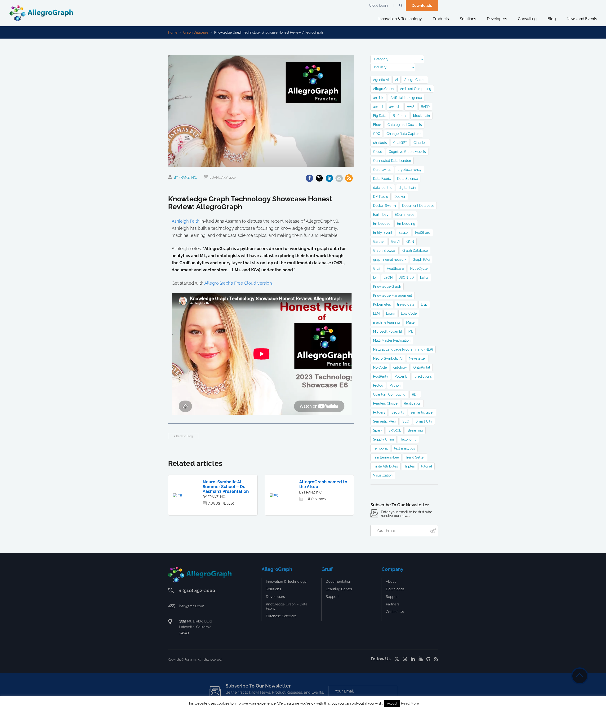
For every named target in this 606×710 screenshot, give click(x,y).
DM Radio (380, 196)
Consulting (527, 19)
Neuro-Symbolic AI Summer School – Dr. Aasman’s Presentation (226, 486)
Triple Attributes (385, 466)
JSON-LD (406, 277)
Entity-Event (382, 232)
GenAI (395, 241)
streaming (415, 430)
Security (398, 412)
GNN (410, 241)
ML (410, 331)
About (391, 581)
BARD (425, 107)
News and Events (582, 19)
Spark (377, 430)
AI (396, 80)
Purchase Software (281, 616)
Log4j (390, 313)
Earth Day (380, 214)
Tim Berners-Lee (386, 457)
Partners (392, 604)
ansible (378, 98)
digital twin (407, 188)
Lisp (424, 304)
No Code (380, 367)
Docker (399, 196)
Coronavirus (382, 170)
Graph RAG (421, 259)
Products (441, 19)
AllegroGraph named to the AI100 (323, 484)
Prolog (378, 385)
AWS (410, 107)
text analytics (404, 448)
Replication (412, 403)
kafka (424, 277)
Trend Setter (415, 457)
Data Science (407, 179)
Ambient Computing (415, 89)
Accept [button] (392, 703)
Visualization (382, 475)
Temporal (380, 448)
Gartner (379, 241)
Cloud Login (378, 5)
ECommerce (404, 214)
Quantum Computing (389, 394)
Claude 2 (420, 143)
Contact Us (395, 612)
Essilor (404, 232)
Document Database (418, 205)
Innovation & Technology (400, 19)
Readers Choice (385, 403)
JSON (388, 277)
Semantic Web (384, 421)
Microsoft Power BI (387, 331)
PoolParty (380, 376)
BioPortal (400, 116)
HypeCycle (419, 268)
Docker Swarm (384, 205)
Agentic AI (381, 80)
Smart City (424, 421)
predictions (423, 376)
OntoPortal (421, 367)
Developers (497, 19)
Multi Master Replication (391, 340)
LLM (376, 313)
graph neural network (389, 259)
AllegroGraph (383, 89)
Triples (409, 466)
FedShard (422, 232)
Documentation (338, 581)
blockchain (421, 116)
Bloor (377, 125)
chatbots (380, 143)
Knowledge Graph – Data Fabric (286, 606)
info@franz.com (191, 606)
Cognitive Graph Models (407, 152)
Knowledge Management (392, 295)
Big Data (379, 116)
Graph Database (195, 32)
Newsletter (417, 358)
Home (172, 32)
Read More (410, 703)
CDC (376, 134)
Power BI (401, 376)
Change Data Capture (403, 134)
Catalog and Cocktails (405, 125)
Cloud (377, 152)
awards (395, 107)
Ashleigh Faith (185, 221)
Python (395, 385)
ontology (400, 367)
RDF (415, 394)
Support (332, 597)
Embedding (406, 223)
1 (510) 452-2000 (197, 590)
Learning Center (339, 589)
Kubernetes (382, 304)
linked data (405, 304)
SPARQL (394, 430)
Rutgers (379, 412)
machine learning (386, 322)
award (378, 107)
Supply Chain (383, 439)
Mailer (411, 322)
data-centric (382, 188)
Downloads (422, 5)
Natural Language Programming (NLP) (403, 349)
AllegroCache (414, 80)
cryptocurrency (410, 170)
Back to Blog (184, 436)
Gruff (376, 268)
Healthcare (395, 268)
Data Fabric (382, 179)
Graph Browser (384, 250)
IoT (375, 277)
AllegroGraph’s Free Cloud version (238, 283)
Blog (552, 19)
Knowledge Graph (387, 286)
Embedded (382, 223)
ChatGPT (400, 143)
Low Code (409, 313)
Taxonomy (408, 439)
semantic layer (422, 412)
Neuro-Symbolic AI (387, 358)
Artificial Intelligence (406, 98)
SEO (405, 421)
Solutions (468, 19)
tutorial (426, 466)
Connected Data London (392, 161)
